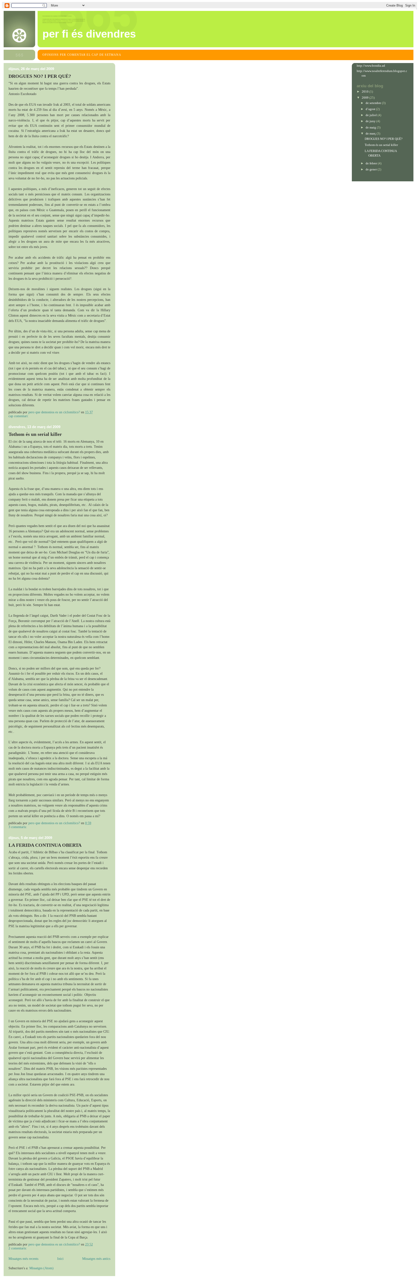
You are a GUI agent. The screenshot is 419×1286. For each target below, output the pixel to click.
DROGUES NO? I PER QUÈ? (39, 76)
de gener (372, 169)
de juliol (372, 115)
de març (371, 133)
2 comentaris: (18, 1248)
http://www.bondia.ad (371, 65)
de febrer (372, 163)
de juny (371, 121)
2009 (365, 97)
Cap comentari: (19, 416)
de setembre (374, 103)
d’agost (371, 109)
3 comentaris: (18, 827)
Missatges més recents (23, 1259)
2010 (365, 91)
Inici (60, 1259)
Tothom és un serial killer (35, 434)
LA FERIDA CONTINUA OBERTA (44, 845)
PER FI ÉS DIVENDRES (89, 34)
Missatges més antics (96, 1259)
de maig (371, 127)
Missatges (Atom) (41, 1268)
